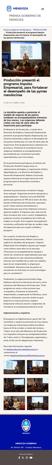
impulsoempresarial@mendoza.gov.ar (27, 355)
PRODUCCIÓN (39, 30)
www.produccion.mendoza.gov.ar (21, 349)
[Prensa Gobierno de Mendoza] (26, 8)
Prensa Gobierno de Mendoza (17, 30)
